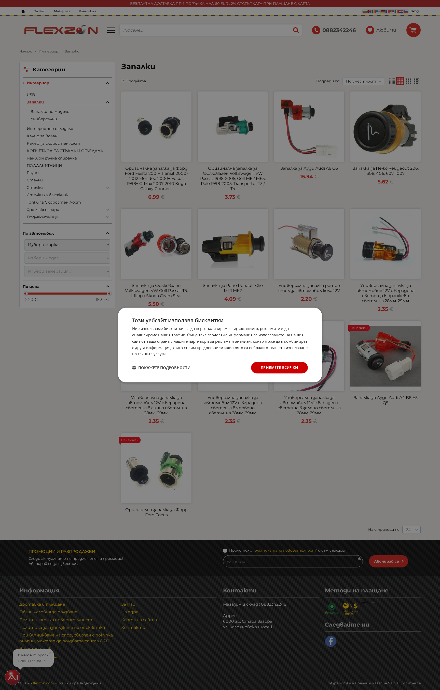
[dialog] (220, 345)
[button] (161, 367)
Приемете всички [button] (279, 367)
